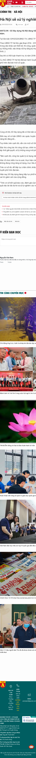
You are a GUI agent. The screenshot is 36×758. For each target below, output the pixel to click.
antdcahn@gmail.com (29, 701)
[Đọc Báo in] (23, 2)
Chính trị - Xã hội (27, 6)
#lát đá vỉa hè (8, 221)
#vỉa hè (17, 221)
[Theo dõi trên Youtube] (16, 2)
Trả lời (9, 262)
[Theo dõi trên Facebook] (13, 2)
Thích (2, 262)
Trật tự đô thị (15, 6)
